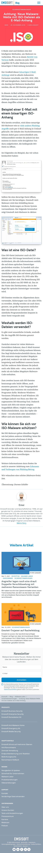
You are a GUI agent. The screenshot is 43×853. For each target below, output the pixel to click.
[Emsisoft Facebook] (21, 849)
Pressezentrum (8, 816)
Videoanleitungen (9, 783)
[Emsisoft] (21, 838)
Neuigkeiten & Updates (11, 770)
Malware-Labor (27, 576)
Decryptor (16, 576)
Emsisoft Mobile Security (11, 731)
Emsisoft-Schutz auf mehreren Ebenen (17, 744)
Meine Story (21, 523)
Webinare (5, 822)
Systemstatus (18, 846)
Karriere (5, 819)
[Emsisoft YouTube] (14, 849)
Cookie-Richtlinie (36, 844)
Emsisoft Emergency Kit (11, 728)
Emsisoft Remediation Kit (11, 717)
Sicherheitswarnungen (21, 9)
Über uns (5, 807)
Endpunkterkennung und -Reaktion (16, 753)
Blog (11, 697)
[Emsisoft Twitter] (25, 849)
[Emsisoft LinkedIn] (18, 849)
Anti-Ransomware (9, 747)
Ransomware (8, 578)
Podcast (5, 825)
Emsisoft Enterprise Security (13, 714)
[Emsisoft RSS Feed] (28, 849)
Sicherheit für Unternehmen (13, 773)
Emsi (6, 25)
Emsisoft (7, 2)
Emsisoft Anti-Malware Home (13, 725)
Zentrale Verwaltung (10, 750)
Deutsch (25, 846)
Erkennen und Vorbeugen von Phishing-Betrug (20, 468)
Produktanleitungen (10, 779)
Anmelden (21, 680)
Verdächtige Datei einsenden (13, 796)
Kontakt (5, 793)
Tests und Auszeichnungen (12, 813)
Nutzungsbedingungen (9, 844)
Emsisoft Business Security (12, 711)
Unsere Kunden (8, 810)
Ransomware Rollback (10, 760)
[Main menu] (39, 2)
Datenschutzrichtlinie (10, 689)
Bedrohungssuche (9, 757)
